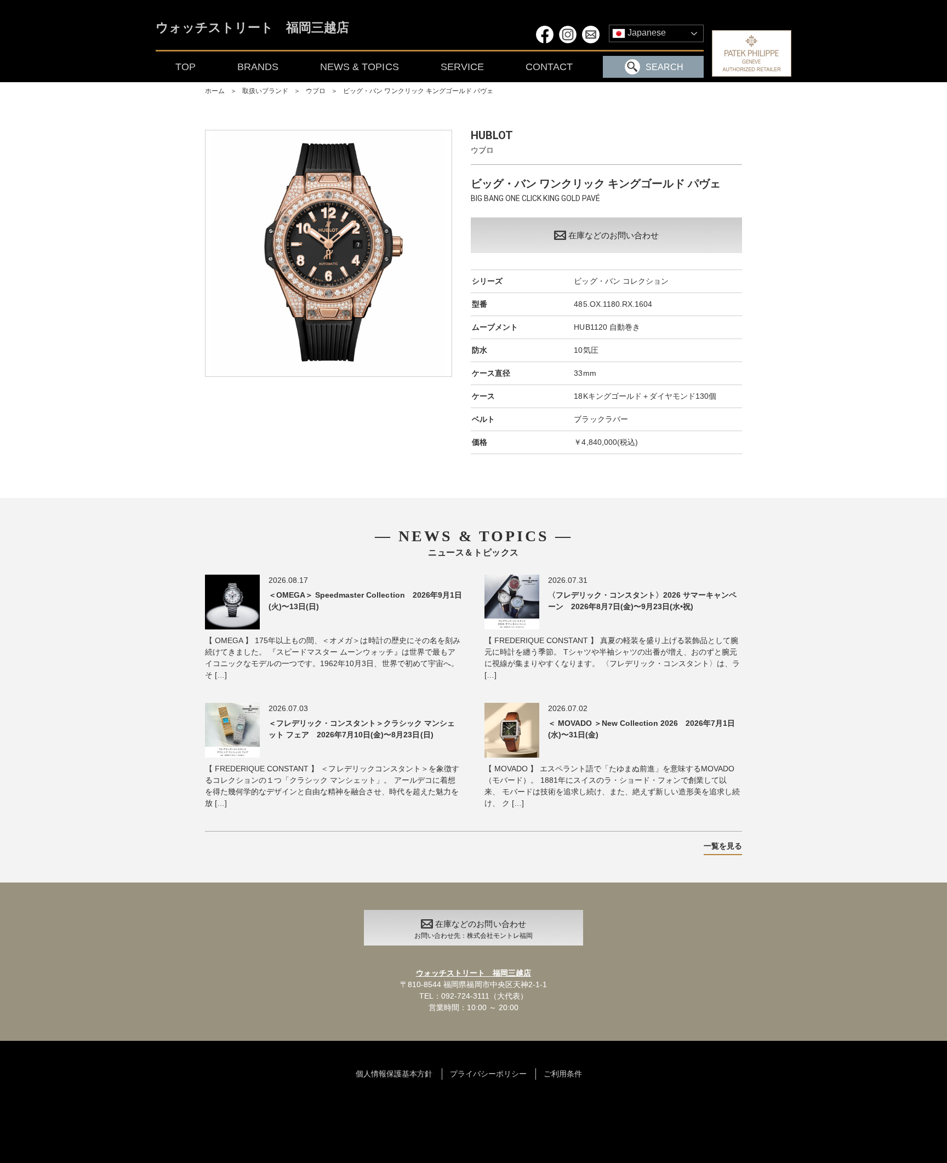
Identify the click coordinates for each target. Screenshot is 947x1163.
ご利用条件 (563, 1073)
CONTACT (549, 66)
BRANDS (257, 66)
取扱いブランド (265, 91)
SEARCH (664, 67)
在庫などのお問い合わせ (613, 235)
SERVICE (462, 66)
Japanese (645, 32)
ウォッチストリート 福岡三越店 (252, 28)
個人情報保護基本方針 (394, 1073)
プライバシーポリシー (488, 1073)
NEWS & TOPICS (359, 66)
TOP (185, 66)
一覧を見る (723, 845)
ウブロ (316, 91)
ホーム (215, 91)
